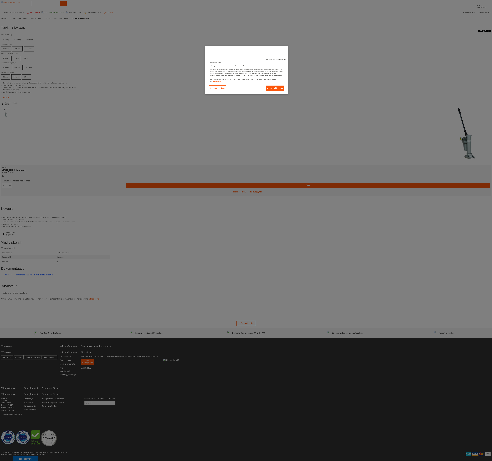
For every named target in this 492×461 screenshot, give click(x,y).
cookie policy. (217, 81)
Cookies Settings (217, 88)
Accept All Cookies (275, 88)
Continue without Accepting (276, 59)
